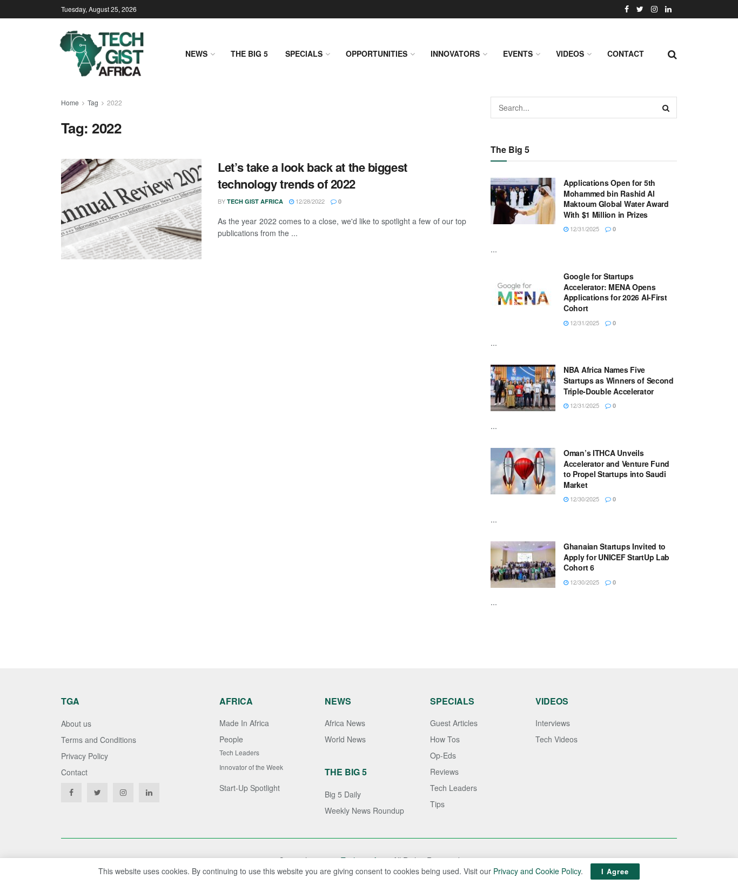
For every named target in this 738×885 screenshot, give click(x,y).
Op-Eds (443, 755)
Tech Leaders (239, 752)
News (196, 53)
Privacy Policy (84, 755)
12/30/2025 (583, 498)
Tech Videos (556, 739)
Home (70, 102)
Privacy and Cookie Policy (537, 871)
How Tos (445, 739)
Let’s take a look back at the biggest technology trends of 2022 (312, 175)
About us (76, 723)
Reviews (444, 771)
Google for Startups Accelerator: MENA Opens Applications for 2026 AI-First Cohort (615, 292)
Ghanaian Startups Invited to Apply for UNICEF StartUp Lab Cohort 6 (616, 557)
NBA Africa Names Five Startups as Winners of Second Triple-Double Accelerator (618, 380)
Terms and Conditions (98, 739)
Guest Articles (454, 723)
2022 (114, 102)
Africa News (345, 723)
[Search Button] (666, 107)
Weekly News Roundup (364, 810)
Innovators (455, 53)
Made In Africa (244, 723)
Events (518, 53)
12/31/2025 (583, 228)
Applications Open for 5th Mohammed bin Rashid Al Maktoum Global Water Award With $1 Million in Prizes (616, 198)
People (231, 739)
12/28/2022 (309, 201)
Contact (625, 53)
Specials (304, 53)
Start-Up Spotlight (249, 787)
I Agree (615, 871)
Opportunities (376, 53)
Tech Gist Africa (255, 201)
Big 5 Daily (343, 794)
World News (345, 739)
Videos (570, 53)
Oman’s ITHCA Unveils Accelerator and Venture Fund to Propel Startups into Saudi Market (616, 468)
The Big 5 (249, 53)
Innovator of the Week (251, 767)
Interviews (552, 723)
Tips (437, 804)
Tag (93, 102)
